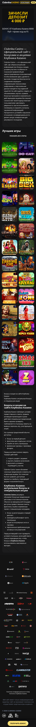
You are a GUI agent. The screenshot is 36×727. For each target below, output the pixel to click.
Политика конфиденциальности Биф (18, 692)
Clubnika (10, 2)
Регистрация (25, 2)
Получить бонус (18, 723)
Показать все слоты (18, 136)
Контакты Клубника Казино (18, 693)
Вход (33, 2)
